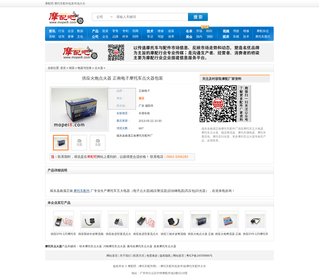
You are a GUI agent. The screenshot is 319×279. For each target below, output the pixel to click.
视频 (226, 31)
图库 (226, 37)
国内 (199, 36)
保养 (171, 36)
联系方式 (138, 255)
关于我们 (125, 255)
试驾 (61, 36)
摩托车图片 (262, 36)
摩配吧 (92, 157)
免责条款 (152, 255)
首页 (63, 68)
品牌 (115, 36)
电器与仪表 (85, 68)
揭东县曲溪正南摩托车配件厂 (135, 135)
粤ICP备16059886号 (199, 255)
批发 (105, 31)
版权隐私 (165, 255)
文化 (80, 36)
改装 (171, 31)
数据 (80, 31)
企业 (71, 31)
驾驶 (161, 36)
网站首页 (112, 255)
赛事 (71, 36)
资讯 (52, 31)
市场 (199, 31)
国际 (210, 36)
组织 (209, 31)
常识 (150, 36)
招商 (135, 31)
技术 (150, 31)
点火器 (99, 68)
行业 (61, 31)
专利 (125, 31)
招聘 (135, 36)
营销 (52, 36)
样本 (125, 36)
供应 (71, 68)
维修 (161, 31)
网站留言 (178, 255)
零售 (115, 31)
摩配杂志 (263, 31)
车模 (236, 36)
